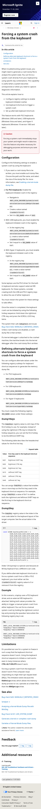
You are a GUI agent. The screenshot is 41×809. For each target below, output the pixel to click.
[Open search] (31, 23)
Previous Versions (20, 797)
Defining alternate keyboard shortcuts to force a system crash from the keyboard (20, 57)
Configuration (8, 53)
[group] (20, 546)
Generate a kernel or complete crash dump (19, 719)
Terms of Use (28, 803)
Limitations (7, 61)
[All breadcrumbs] (3, 28)
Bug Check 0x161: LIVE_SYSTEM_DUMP (17, 714)
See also (6, 64)
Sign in (36, 23)
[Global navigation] (2, 23)
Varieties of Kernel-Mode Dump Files (16, 723)
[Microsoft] (20, 23)
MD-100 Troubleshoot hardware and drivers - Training (18, 768)
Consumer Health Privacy (10, 803)
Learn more (20, 730)
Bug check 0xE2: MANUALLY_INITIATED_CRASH (20, 327)
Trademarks (6, 806)
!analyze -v (6, 702)
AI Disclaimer (6, 797)
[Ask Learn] (34, 28)
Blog (30, 797)
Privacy (14, 800)
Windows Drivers (13, 28)
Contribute (5, 800)
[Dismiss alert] (37, 3)
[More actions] (37, 28)
